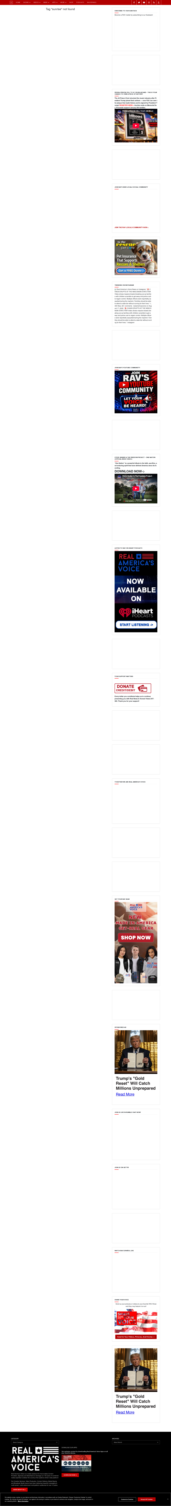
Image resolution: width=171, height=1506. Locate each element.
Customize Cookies (127, 1499)
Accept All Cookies (146, 1499)
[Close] (168, 1499)
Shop (71, 2)
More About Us (18, 1489)
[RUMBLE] (153, 2)
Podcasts (80, 2)
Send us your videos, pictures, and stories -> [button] (136, 1337)
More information (23, 1501)
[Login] (158, 2)
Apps (54, 2)
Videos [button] (36, 2)
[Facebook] (134, 2)
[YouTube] (143, 2)
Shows (26, 2)
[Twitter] (138, 2)
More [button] (62, 2)
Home (18, 2)
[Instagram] (148, 2)
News (45, 2)
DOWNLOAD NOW (70, 1475)
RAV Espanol (91, 2)
